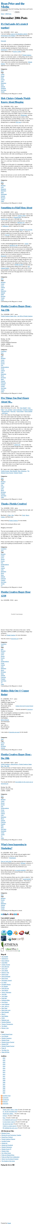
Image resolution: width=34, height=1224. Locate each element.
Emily (23, 515)
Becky (27, 515)
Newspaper (4, 194)
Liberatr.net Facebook (7, 1145)
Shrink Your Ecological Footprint (10, 1159)
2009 (4, 1080)
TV (1, 585)
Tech (2, 71)
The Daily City (5, 1050)
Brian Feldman (5, 960)
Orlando (3, 86)
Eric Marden (5, 986)
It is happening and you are (10, 1119)
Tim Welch (4, 1026)
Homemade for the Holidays (8, 35)
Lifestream (5, 1103)
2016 (4, 1066)
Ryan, (4, 1117)
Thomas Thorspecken (7, 1024)
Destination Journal (7, 980)
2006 (4, 1086)
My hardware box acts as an (10, 1128)
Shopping (3, 88)
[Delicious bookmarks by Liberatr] (7, 914)
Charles (27, 243)
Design (3, 361)
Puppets (3, 384)
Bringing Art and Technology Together (11, 1135)
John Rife (4, 994)
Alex (13, 515)
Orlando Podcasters (7, 1147)
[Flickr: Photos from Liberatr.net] (9, 914)
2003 (4, 1090)
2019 (4, 1062)
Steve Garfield (28, 411)
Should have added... (8, 1113)
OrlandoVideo (17, 217)
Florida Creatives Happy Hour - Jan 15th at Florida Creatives (17, 316)
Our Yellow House (6, 1153)
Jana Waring (5, 990)
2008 (4, 1082)
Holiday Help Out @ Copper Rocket (24, 706)
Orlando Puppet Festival (8, 1046)
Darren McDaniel (6, 976)
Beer (2, 356)
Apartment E (4, 49)
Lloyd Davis (5, 1002)
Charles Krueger (5, 471)
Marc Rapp (4, 1008)
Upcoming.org (14, 638)
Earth (2, 78)
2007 (4, 1084)
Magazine (3, 189)
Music (2, 375)
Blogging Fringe (6, 1133)
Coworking (3, 351)
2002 (4, 1093)
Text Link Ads (28, 229)
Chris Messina (5, 966)
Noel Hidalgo (5, 1016)
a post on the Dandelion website (19, 34)
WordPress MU (14, 245)
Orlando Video (5, 1151)
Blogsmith (3, 256)
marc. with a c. (5, 1006)
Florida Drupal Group (7, 1034)
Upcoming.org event (14, 732)
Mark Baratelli (13, 471)
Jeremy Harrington (6, 992)
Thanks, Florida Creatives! (14, 503)
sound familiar (26, 879)
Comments (5, 1097)
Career (2, 74)
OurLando (3, 41)
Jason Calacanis (17, 409)
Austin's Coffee (17, 51)
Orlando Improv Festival (8, 1042)
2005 (4, 1088)
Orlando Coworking (6, 1038)
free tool (7, 235)
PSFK (3, 1018)
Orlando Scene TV (6, 1149)
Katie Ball (4, 998)
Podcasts (3, 382)
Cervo (2, 285)
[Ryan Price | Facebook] (4, 914)
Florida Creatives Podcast (8, 1139)
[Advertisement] (17, 1193)
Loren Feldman (5, 1004)
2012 (4, 1074)
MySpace (3, 377)
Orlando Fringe (5, 1040)
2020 (4, 1060)
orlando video (4, 219)
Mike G (3, 1014)
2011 (4, 1076)
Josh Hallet (4, 996)
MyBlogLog (5, 226)
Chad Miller (4, 962)
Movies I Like (5, 1028)
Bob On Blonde (5, 720)
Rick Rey (13, 411)
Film (2, 365)
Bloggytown (24, 115)
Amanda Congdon (28, 409)
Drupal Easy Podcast (7, 1137)
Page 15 (4, 1048)
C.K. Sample (8, 409)
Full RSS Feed (6, 1095)
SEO (2, 827)
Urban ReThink (5, 1052)
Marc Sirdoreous (22, 471)
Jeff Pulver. (5, 413)
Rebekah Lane (5, 1020)
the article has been (8, 1124)
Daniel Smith (5, 974)
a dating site (17, 444)
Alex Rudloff (23, 408)
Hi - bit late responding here (10, 1111)
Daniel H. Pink (5, 972)
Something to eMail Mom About (16, 207)
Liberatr (21, 229)
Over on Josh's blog (6, 861)
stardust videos (22, 215)
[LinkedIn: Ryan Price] (14, 914)
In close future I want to (9, 1121)
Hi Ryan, (5, 1115)
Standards (3, 831)
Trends (3, 92)
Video (2, 201)
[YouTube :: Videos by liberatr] (13, 914)
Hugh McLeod (5, 988)
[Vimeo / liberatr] (16, 914)
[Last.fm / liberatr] (18, 914)
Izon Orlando (5, 1036)
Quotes (3, 386)
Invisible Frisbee (6, 1141)
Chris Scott (4, 968)
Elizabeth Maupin (6, 984)
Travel (2, 832)
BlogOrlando (12, 858)
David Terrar (5, 978)
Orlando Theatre (18, 473)
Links (2, 81)
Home (2, 14)
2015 (4, 1068)
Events (3, 79)
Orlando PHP (5, 1044)
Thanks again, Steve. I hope (10, 1109)
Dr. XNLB (4, 982)
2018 (4, 1064)
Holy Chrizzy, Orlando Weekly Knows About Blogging (16, 100)
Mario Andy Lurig (6, 1010)
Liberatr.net (30, 709)
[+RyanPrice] (5, 914)
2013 (4, 1072)
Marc (9, 515)
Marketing (3, 83)
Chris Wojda (5, 970)
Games (3, 811)
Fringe (2, 368)
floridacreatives (5, 367)
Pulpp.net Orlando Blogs (8, 1155)
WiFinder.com (21, 222)
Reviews (3, 197)
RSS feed (18, 122)
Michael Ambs (6, 411)
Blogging (3, 185)
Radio (2, 294)
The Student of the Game (8, 1161)
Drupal (2, 76)
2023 (4, 1058)
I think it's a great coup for (9, 1126)
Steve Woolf (20, 411)
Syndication (6, 1099)
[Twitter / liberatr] (2, 914)
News (2, 85)
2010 (4, 1078)
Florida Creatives (26, 55)
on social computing (20, 870)
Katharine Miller (6, 1000)
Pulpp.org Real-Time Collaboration (10, 1157)
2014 (4, 1070)
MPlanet (23, 863)
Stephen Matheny (6, 1022)
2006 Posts (8, 14)
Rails (2, 825)
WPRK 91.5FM (19, 264)
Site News (3, 90)
